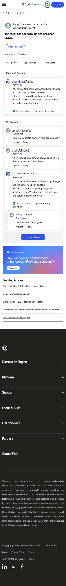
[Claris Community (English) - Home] (33, 4)
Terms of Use (50, 545)
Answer (32, 62)
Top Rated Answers (15, 73)
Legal (4, 552)
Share (52, 62)
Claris (4, 348)
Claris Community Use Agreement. (23, 525)
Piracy (31, 552)
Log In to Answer (33, 237)
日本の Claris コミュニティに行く (18, 559)
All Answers (12, 122)
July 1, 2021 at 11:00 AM (24, 28)
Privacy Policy (18, 552)
